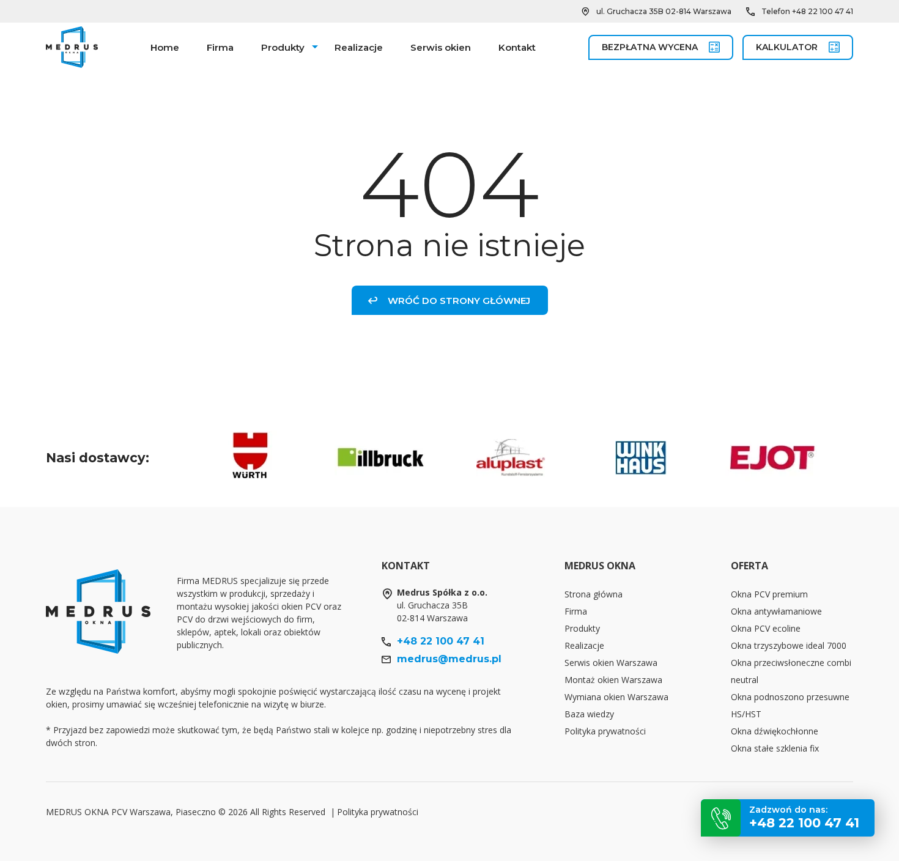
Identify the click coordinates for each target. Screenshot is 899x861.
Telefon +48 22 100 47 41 (807, 11)
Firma (220, 47)
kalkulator (787, 47)
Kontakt (517, 47)
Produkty (283, 47)
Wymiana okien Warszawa (616, 697)
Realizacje (359, 47)
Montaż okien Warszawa (613, 679)
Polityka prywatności (605, 731)
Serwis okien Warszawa (610, 662)
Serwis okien (440, 47)
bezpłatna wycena (650, 47)
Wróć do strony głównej (459, 300)
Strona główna (593, 594)
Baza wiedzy (589, 714)
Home (164, 47)
